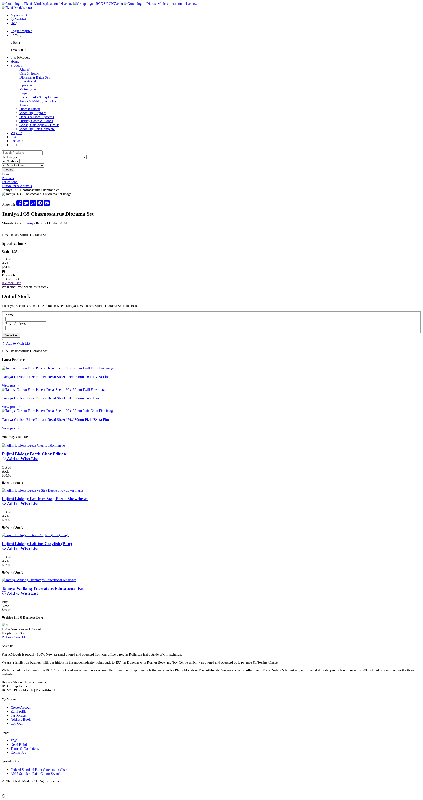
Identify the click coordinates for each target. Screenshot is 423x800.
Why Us (16, 133)
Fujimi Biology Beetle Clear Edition (34, 454)
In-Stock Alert (11, 283)
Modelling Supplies (32, 113)
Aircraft (24, 69)
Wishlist (20, 19)
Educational (27, 81)
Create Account (21, 707)
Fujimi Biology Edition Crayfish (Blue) (37, 543)
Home (15, 61)
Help (14, 23)
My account (19, 15)
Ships (23, 93)
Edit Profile (18, 711)
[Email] (47, 204)
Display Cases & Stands (36, 121)
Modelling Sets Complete (37, 129)
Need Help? (19, 744)
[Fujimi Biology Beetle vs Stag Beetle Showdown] (42, 490)
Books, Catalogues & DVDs (39, 125)
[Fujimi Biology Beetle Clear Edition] (33, 445)
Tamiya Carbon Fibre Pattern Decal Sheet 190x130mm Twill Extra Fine (55, 377)
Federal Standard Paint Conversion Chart (39, 770)
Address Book (21, 719)
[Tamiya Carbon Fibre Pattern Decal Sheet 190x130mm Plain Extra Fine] (58, 411)
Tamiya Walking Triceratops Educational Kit (42, 588)
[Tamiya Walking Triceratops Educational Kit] (39, 580)
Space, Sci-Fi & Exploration (39, 97)
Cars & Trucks (29, 73)
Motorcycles (28, 89)
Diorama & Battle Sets (35, 77)
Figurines (25, 85)
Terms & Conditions (25, 748)
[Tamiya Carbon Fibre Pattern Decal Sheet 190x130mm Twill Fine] (54, 389)
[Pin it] (40, 204)
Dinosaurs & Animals (17, 186)
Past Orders (19, 715)
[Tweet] (26, 204)
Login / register (21, 31)
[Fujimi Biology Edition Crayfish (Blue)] (35, 535)
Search (8, 170)
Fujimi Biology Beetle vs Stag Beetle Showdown (45, 498)
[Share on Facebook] (19, 204)
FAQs (15, 137)
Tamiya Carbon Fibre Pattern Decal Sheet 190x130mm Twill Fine (51, 398)
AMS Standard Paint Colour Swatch (36, 774)
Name (9, 315)
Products (17, 65)
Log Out (16, 723)
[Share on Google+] (33, 204)
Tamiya (30, 223)
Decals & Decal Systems (36, 117)
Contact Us (18, 141)
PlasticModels (20, 57)
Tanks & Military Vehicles (37, 101)
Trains (23, 105)
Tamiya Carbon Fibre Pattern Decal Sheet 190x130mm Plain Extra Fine (55, 419)
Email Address (15, 323)
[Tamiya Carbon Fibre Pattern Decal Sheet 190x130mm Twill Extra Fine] (58, 368)
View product (11, 385)
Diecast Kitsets (29, 109)
